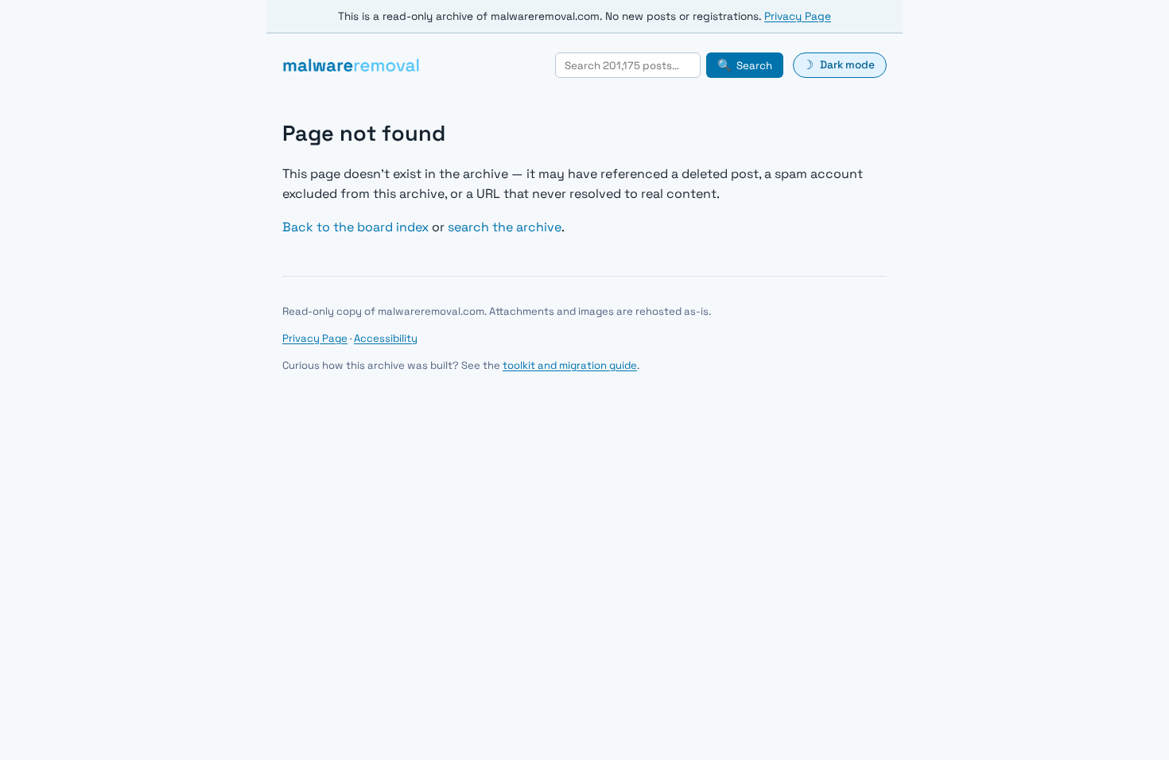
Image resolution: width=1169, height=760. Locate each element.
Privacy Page (797, 16)
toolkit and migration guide (570, 365)
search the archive (504, 227)
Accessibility (386, 338)
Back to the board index (355, 227)
